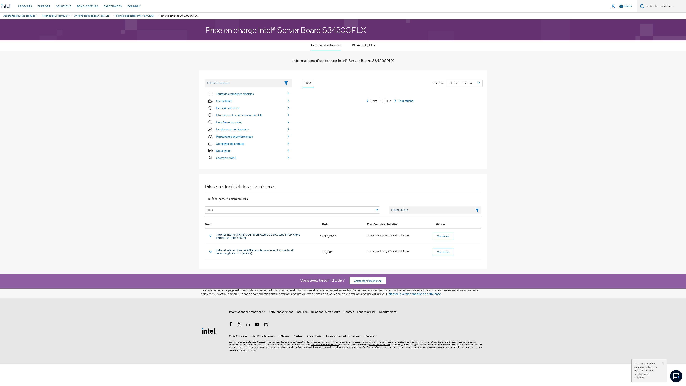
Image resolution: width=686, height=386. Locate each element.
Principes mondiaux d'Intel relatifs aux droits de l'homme (295, 347)
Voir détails (443, 236)
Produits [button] (25, 6)
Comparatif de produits (230, 143)
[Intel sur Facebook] (231, 325)
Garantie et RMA (226, 158)
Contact (349, 312)
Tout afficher (406, 101)
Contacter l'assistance (368, 281)
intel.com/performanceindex (325, 344)
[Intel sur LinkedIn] (248, 325)
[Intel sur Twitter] (240, 325)
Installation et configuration (232, 129)
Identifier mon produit (229, 122)
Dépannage (223, 150)
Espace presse (366, 312)
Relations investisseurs (325, 312)
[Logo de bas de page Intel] (209, 331)
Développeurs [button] (87, 6)
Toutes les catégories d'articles (235, 94)
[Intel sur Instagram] (266, 325)
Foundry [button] (134, 6)
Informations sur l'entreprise (247, 312)
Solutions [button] (63, 6)
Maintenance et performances (234, 136)
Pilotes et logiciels (364, 45)
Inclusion (302, 312)
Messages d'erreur (227, 108)
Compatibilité (224, 101)
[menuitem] (54, 16)
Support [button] (44, 6)
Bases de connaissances (325, 45)
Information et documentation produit (239, 115)
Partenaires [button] (113, 6)
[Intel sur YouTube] (257, 325)
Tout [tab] (308, 83)
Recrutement (387, 312)
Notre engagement (281, 312)
